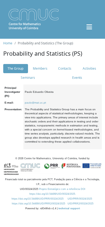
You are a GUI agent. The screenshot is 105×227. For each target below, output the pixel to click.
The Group (15, 68)
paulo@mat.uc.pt (35, 102)
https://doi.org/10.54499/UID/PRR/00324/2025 (38, 198)
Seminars (28, 77)
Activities (89, 68)
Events (77, 77)
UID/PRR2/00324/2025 (80, 203)
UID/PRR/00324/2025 (80, 198)
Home (7, 43)
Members (40, 68)
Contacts (64, 68)
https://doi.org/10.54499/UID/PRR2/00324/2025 (38, 203)
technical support (69, 208)
